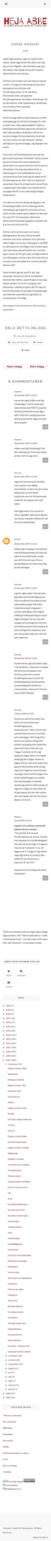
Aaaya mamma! (14, 1340)
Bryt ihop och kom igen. (18, 1215)
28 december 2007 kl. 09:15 (25, 395)
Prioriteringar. (14, 1238)
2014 (8, 1030)
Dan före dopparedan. (17, 1142)
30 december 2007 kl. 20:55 (25, 658)
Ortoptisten (13, 1249)
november (13, 1355)
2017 (8, 1018)
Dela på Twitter (20, 342)
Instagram (21, 975)
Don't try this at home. (17, 1187)
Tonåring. (7, 1472)
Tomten (11, 1125)
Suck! (10, 1198)
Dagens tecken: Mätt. (17, 1068)
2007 (8, 1060)
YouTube (8, 987)
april (10, 1381)
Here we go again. (16, 1289)
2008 (8, 1056)
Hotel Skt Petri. (14, 1091)
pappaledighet (8, 310)
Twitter (9, 975)
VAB (34, 306)
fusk (38, 306)
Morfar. (11, 1102)
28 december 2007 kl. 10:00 (25, 443)
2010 (8, 1047)
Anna (17, 539)
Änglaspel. (12, 1283)
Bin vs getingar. (9, 1421)
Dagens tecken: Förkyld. (18, 1147)
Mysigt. (11, 1113)
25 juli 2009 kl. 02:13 (23, 820)
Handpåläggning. (15, 1244)
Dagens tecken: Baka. (17, 1136)
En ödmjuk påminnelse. (18, 1204)
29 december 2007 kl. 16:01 (25, 588)
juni (10, 1372)
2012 (8, 1039)
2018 (8, 1014)
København (13, 1074)
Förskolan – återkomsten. (19, 1346)
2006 (8, 1393)
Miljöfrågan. (8, 1428)
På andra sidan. (14, 1176)
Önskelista (12, 1317)
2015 (8, 1026)
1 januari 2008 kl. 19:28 (24, 713)
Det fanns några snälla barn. (20, 1119)
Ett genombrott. (15, 1334)
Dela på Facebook (26, 336)
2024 (8, 1005)
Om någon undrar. (16, 1312)
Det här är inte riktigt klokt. (20, 1255)
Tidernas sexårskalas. (12, 1415)
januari (11, 1389)
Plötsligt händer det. (17, 1323)
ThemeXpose (27, 1528)
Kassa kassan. (14, 1096)
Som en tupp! (14, 1272)
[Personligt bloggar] (14, 1481)
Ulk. (9, 1193)
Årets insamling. (10, 1465)
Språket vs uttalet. (16, 1159)
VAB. (10, 1232)
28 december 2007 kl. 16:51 (25, 544)
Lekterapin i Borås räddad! (19, 1351)
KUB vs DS (12, 1300)
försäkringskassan (24, 306)
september (13, 1364)
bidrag (43, 306)
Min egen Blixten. (15, 1306)
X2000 (6, 1447)
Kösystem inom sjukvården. (20, 1278)
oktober (12, 1360)
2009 (8, 1051)
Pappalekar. (8, 1434)
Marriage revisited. (16, 1079)
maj (10, 1376)
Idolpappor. (13, 1295)
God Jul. (11, 1130)
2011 (8, 1043)
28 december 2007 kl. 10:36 (25, 476)
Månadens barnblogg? (17, 1261)
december (13, 1064)
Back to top (39, 1537)
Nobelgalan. (13, 1266)
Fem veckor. (8, 1440)
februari (12, 1385)
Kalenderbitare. (15, 1329)
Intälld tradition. (15, 1227)
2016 (8, 1022)
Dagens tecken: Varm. (17, 1108)
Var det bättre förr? (16, 1210)
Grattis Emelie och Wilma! (19, 1181)
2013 (8, 1035)
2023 (8, 1010)
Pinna (40, 342)
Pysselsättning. (15, 1170)
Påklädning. (13, 1153)
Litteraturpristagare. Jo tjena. (16, 1453)
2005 (8, 1397)
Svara (45, 427)
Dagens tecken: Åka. (17, 1085)
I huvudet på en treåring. (19, 1164)
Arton (5, 1459)
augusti (11, 1368)
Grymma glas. (14, 1221)
